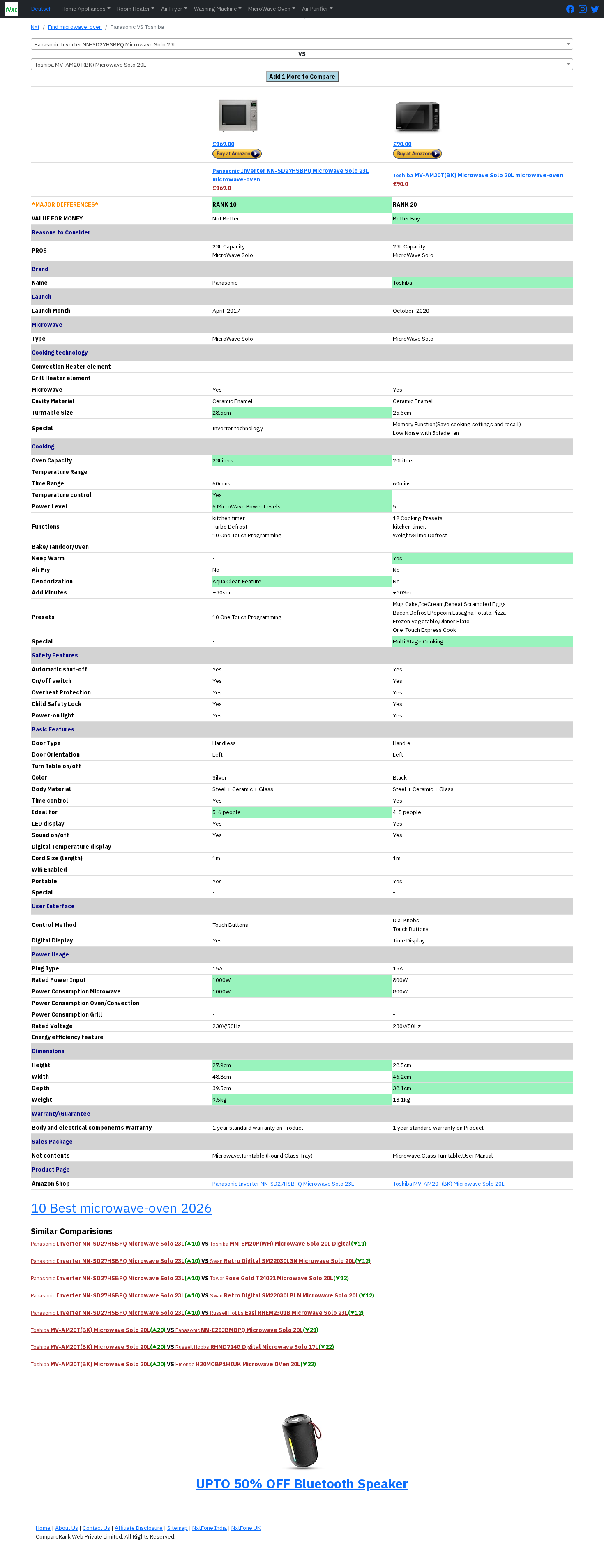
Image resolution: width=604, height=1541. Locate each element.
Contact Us (96, 1528)
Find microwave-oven (75, 26)
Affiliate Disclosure (139, 1528)
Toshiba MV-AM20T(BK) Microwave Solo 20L (449, 1183)
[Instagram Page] (585, 9)
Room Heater (133, 8)
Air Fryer (171, 8)
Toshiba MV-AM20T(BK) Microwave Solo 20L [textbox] (90, 64)
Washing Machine (215, 8)
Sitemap (177, 1528)
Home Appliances (84, 8)
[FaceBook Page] (572, 9)
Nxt (35, 26)
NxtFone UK (246, 1528)
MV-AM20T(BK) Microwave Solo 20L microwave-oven (478, 175)
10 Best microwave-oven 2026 (121, 1207)
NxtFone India (209, 1528)
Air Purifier (315, 8)
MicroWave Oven (269, 8)
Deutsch (41, 8)
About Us (66, 1528)
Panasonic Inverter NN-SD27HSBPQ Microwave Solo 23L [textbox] (105, 44)
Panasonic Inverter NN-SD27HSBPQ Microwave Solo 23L (283, 1183)
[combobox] (302, 44)
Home (43, 1528)
